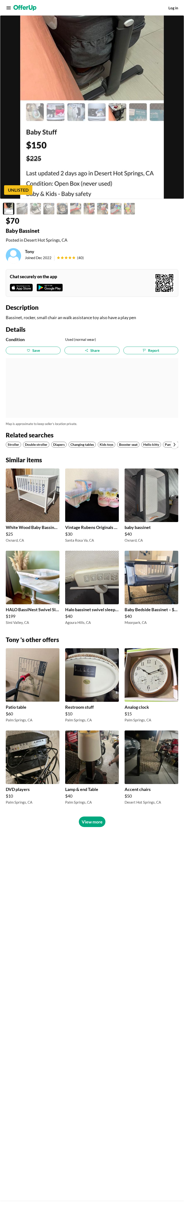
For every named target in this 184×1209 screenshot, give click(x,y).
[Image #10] (129, 209)
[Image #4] (49, 209)
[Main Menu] (9, 8)
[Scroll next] (174, 444)
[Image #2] (22, 209)
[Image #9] (116, 209)
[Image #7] (89, 209)
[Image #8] (102, 209)
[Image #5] (62, 209)
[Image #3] (35, 209)
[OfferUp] (24, 8)
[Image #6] (75, 209)
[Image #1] (8, 209)
